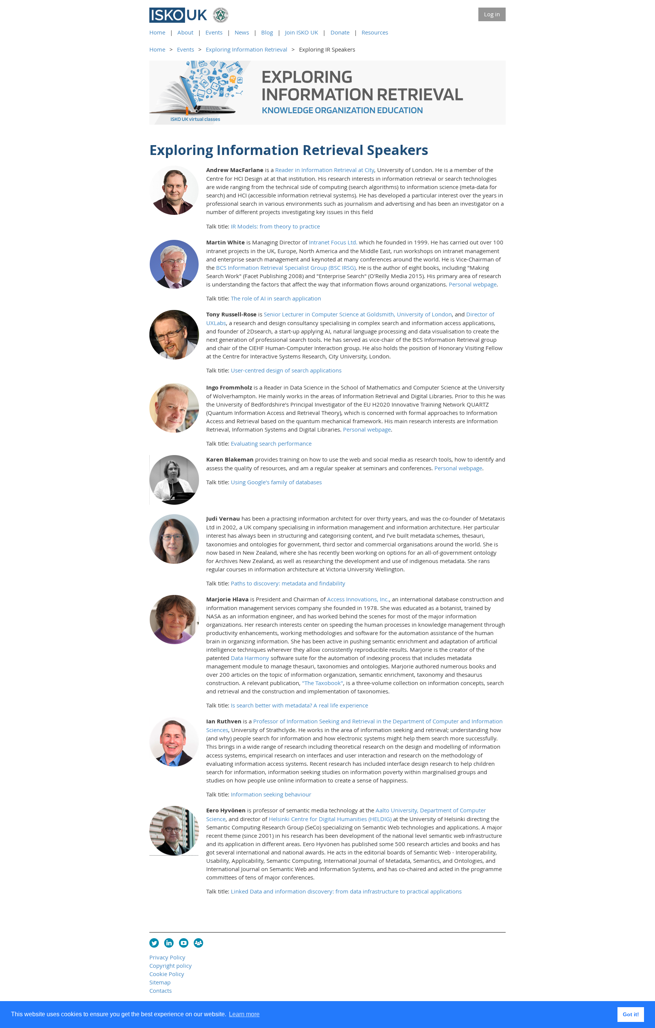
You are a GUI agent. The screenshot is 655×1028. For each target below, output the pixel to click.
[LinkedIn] (169, 943)
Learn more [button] (244, 1014)
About (185, 32)
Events (214, 32)
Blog (267, 32)
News (242, 32)
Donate (340, 32)
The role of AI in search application (276, 298)
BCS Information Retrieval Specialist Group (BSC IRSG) (286, 267)
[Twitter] (154, 943)
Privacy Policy (167, 957)
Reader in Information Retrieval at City (324, 170)
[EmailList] (198, 943)
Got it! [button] (631, 1014)
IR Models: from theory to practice (275, 226)
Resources (375, 32)
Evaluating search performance (271, 443)
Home (157, 32)
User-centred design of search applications (286, 370)
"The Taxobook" (322, 683)
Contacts (160, 990)
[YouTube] (183, 943)
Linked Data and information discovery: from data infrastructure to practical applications (346, 891)
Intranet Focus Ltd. (333, 242)
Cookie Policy (166, 974)
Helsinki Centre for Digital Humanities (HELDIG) (330, 819)
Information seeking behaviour (271, 794)
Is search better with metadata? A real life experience (299, 705)
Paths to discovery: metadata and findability (288, 583)
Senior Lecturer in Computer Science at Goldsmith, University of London (358, 314)
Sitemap (160, 982)
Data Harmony (250, 658)
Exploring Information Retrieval (246, 49)
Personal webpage (473, 284)
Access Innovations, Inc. (358, 599)
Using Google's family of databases (276, 482)
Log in (492, 14)
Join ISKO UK (301, 32)
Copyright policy (170, 965)
